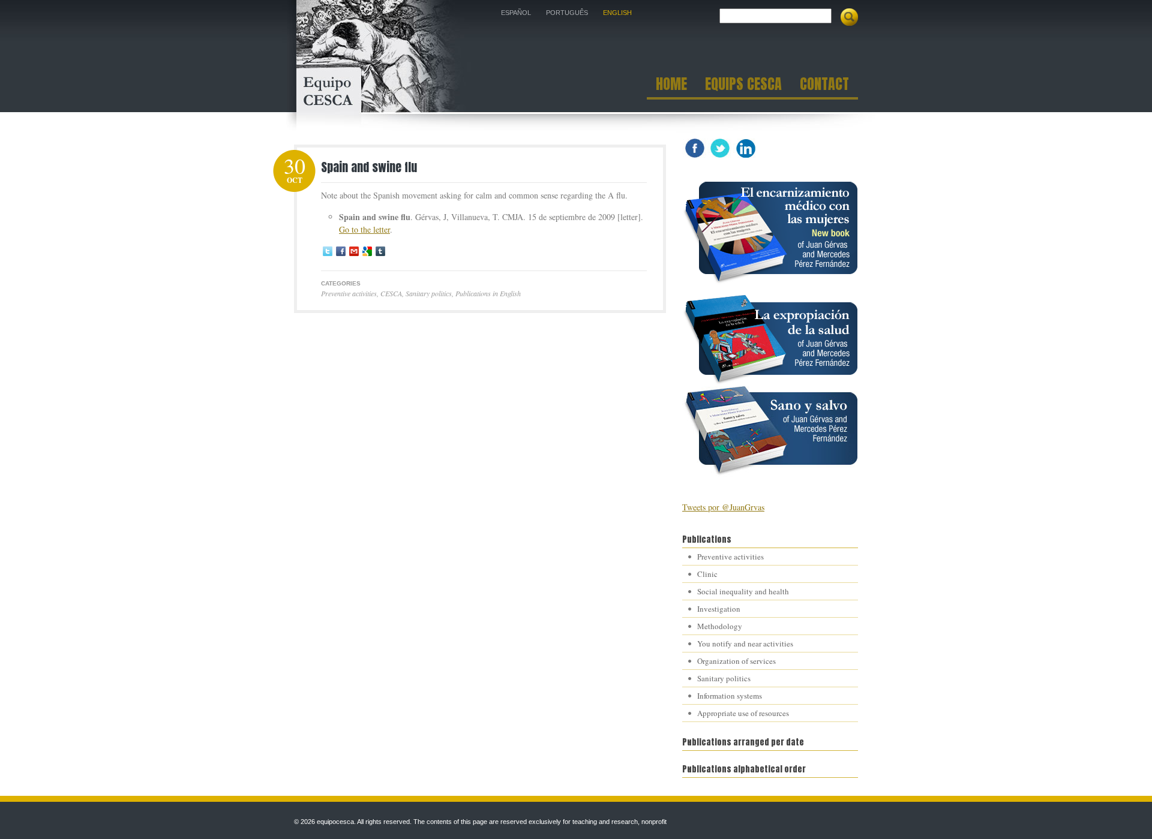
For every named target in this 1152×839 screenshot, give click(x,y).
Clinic (707, 574)
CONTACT (824, 86)
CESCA (391, 293)
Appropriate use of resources (743, 713)
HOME (671, 86)
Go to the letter (364, 229)
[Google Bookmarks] (367, 251)
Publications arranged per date (743, 742)
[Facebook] (341, 251)
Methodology (719, 626)
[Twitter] (327, 251)
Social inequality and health (743, 591)
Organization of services (736, 660)
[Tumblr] (380, 251)
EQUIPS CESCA (743, 86)
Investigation (718, 608)
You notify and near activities (745, 643)
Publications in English (488, 293)
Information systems (729, 695)
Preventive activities (349, 293)
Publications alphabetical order (744, 769)
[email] (354, 251)
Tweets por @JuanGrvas (723, 507)
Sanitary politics (429, 293)
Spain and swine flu (369, 167)
